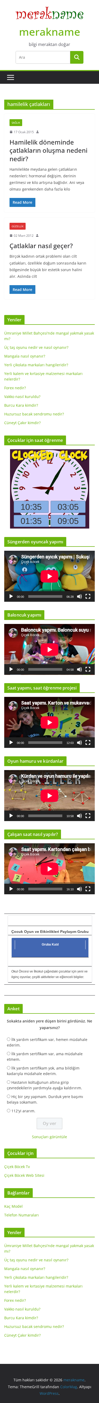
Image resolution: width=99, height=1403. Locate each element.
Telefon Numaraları (21, 1214)
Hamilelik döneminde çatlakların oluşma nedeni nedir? (48, 150)
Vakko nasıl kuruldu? (22, 396)
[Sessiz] (79, 596)
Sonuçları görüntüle (49, 1136)
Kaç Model (13, 1206)
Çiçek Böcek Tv (17, 1166)
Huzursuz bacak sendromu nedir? (34, 413)
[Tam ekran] (88, 596)
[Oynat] (11, 596)
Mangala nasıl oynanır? (24, 356)
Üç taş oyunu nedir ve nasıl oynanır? (36, 347)
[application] (49, 576)
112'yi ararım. (23, 1110)
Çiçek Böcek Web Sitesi (24, 1175)
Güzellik (17, 226)
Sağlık (16, 122)
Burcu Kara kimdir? (21, 405)
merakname (49, 31)
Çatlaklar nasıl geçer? (41, 245)
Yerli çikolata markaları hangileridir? (36, 364)
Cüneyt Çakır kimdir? (22, 422)
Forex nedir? (15, 387)
